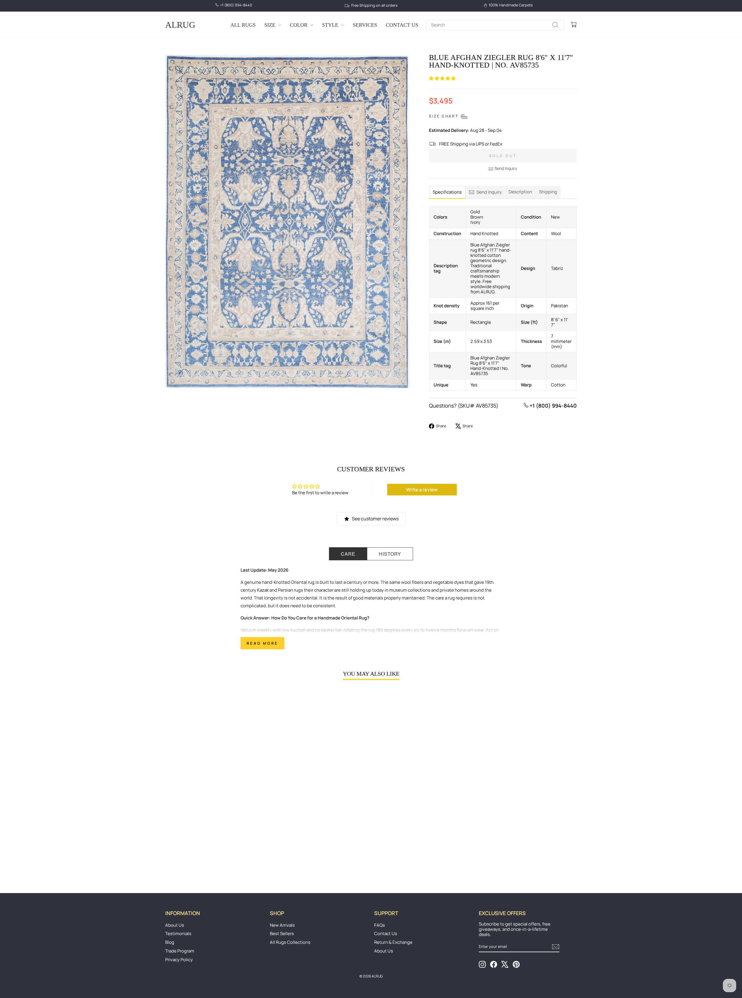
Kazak (263, 590)
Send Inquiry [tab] (489, 192)
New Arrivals (282, 925)
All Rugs (243, 25)
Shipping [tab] (548, 192)
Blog (169, 942)
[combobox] (495, 25)
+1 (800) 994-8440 (552, 405)
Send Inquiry (505, 168)
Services (365, 25)
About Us (174, 925)
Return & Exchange (393, 942)
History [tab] (390, 553)
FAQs (379, 925)
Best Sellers (282, 933)
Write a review (422, 489)
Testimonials (178, 933)
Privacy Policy (179, 960)
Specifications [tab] (447, 192)
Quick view (214, 832)
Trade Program (179, 951)
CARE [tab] (348, 553)
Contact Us (402, 25)
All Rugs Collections (290, 942)
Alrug (180, 25)
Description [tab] (520, 192)
